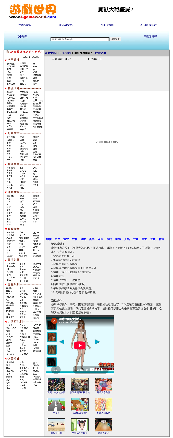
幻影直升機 (56, 433)
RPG (118, 239)
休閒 (161, 239)
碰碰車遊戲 (65, 24)
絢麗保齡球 (103, 433)
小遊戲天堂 (24, 24)
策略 (100, 239)
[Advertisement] (106, 72)
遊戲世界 (50, 53)
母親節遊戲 (150, 36)
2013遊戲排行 (148, 24)
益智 (66, 239)
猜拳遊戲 (22, 36)
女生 (57, 239)
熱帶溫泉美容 (103, 392)
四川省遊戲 (107, 24)
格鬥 (109, 239)
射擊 (74, 239)
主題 (153, 239)
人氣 (127, 239)
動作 (49, 239)
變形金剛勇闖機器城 (80, 392)
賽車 (92, 239)
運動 (83, 239)
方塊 (136, 239)
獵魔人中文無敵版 (56, 392)
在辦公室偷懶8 (80, 412)
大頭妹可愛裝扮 (80, 433)
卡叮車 (56, 412)
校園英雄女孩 (103, 412)
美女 (144, 239)
